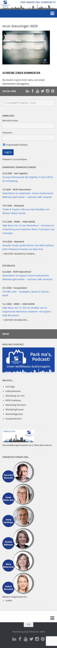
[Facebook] (32, 91)
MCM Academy (13, 400)
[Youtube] (37, 91)
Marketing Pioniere (16, 405)
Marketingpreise (14, 414)
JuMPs (9, 601)
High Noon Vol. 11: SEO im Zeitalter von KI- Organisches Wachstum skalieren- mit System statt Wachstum (26, 312)
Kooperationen (14, 419)
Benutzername (10, 120)
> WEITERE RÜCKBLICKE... (15, 320)
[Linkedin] (27, 91)
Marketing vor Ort (15, 396)
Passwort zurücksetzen (14, 159)
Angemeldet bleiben (17, 145)
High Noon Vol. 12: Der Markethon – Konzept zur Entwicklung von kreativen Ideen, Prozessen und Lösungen (28, 229)
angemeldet (20, 80)
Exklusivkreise (13, 391)
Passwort (7, 133)
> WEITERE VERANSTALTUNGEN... (19, 254)
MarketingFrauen (15, 409)
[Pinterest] (53, 91)
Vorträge (10, 387)
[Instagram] (48, 91)
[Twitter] (42, 91)
